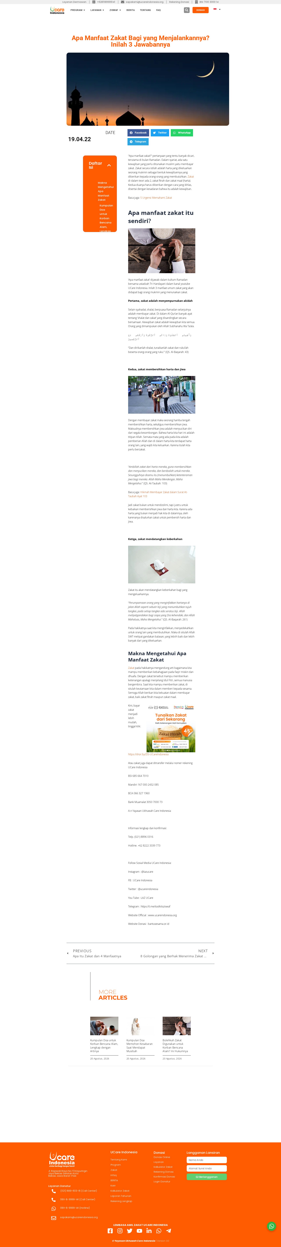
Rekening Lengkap (121, 1201)
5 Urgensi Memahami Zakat (156, 197)
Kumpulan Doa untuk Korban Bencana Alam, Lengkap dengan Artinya (106, 223)
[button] (187, 10)
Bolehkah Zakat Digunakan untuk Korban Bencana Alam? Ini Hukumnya (175, 1045)
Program (116, 1164)
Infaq (114, 1175)
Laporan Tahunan (121, 1196)
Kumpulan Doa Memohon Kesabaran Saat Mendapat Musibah (140, 1045)
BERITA (114, 1180)
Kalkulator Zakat (120, 1190)
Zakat (191, 176)
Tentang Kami (119, 1159)
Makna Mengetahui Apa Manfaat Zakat (106, 191)
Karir (113, 1185)
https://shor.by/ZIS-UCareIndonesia (148, 754)
